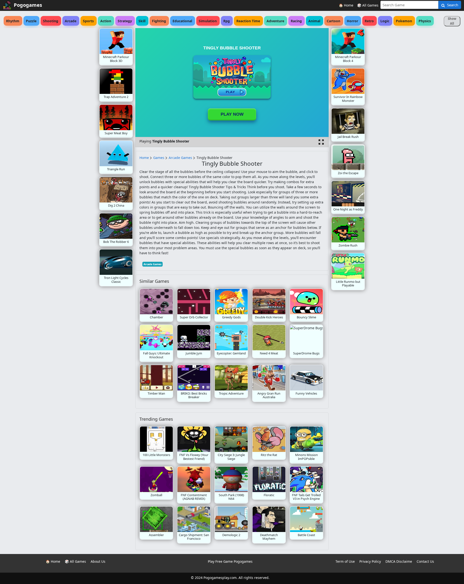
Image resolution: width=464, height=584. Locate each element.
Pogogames (28, 5)
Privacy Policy (370, 561)
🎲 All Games (367, 5)
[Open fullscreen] (321, 142)
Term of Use (345, 561)
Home (144, 157)
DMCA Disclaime (398, 561)
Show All (452, 21)
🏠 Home (346, 5)
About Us (98, 561)
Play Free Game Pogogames (230, 561)
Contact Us (425, 561)
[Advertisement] (60, 100)
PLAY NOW (232, 114)
